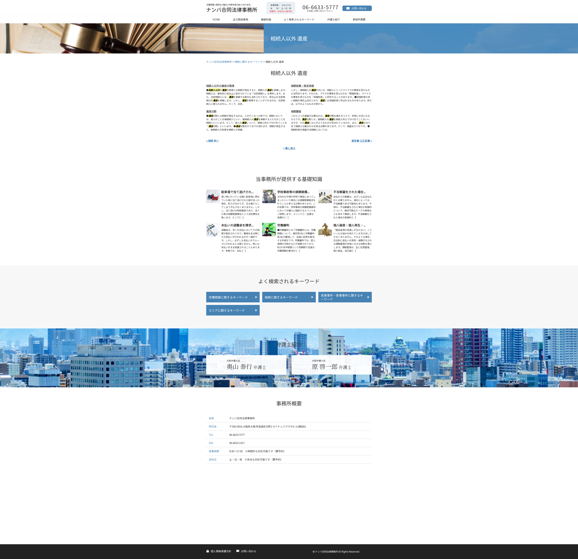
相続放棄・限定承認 (302, 85)
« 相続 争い (212, 140)
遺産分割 (211, 111)
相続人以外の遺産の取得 (220, 85)
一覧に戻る (289, 148)
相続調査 (296, 111)
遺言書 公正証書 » (361, 140)
